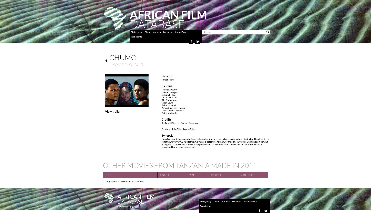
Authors (157, 32)
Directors (167, 32)
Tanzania (121, 64)
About (148, 32)
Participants (136, 36)
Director (215, 175)
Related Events (181, 32)
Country (165, 175)
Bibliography (136, 32)
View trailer (113, 111)
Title (108, 175)
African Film (136, 196)
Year (191, 175)
